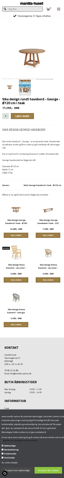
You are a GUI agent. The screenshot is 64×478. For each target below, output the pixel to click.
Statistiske (9, 457)
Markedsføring (11, 449)
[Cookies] (4, 473)
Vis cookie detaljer (9, 462)
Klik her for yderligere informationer (20, 440)
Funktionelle (10, 453)
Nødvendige (10, 445)
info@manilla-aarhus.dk (20, 373)
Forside (4, 79)
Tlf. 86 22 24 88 (11, 370)
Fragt (6, 408)
